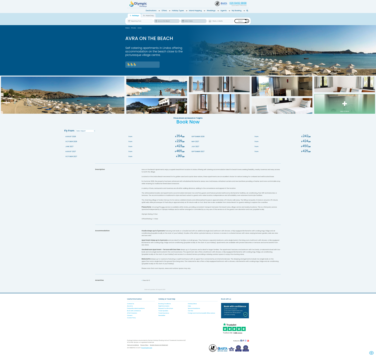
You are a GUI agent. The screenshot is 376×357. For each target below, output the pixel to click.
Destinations (151, 10)
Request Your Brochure (165, 308)
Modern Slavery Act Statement (159, 345)
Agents (224, 10)
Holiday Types (178, 10)
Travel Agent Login (146, 348)
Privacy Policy (144, 345)
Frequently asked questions (136, 308)
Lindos (140, 28)
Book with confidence (134, 311)
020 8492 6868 (238, 3)
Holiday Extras (192, 304)
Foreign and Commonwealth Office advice (201, 313)
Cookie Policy (131, 318)
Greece (127, 28)
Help (189, 306)
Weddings (211, 10)
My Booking (236, 10)
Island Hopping (195, 10)
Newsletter (161, 315)
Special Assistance (194, 308)
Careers (129, 315)
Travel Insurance (163, 313)
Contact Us (130, 304)
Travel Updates (163, 311)
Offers (164, 10)
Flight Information (163, 306)
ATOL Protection (132, 313)
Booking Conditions (164, 304)
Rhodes (133, 28)
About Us (130, 306)
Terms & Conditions (133, 345)
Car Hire (190, 311)
